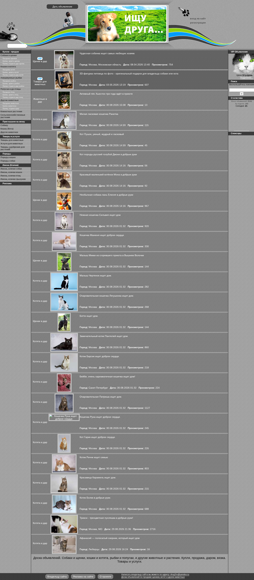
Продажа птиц (9, 92)
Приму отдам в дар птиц (13, 97)
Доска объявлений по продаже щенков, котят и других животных (153, 577)
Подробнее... (246, 77)
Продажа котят (9, 70)
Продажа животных (11, 103)
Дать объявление (62, 6)
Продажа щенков (10, 58)
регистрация (198, 22)
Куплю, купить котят (11, 72)
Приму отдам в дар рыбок (13, 86)
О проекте (105, 576)
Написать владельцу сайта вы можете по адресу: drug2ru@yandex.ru (155, 574)
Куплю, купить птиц (10, 95)
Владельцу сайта (57, 576)
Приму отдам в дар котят (13, 75)
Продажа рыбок (9, 81)
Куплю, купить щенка (11, 61)
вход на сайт (198, 18)
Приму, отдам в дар (11, 108)
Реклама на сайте (83, 576)
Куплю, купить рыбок (11, 83)
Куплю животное (9, 106)
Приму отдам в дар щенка (13, 64)
